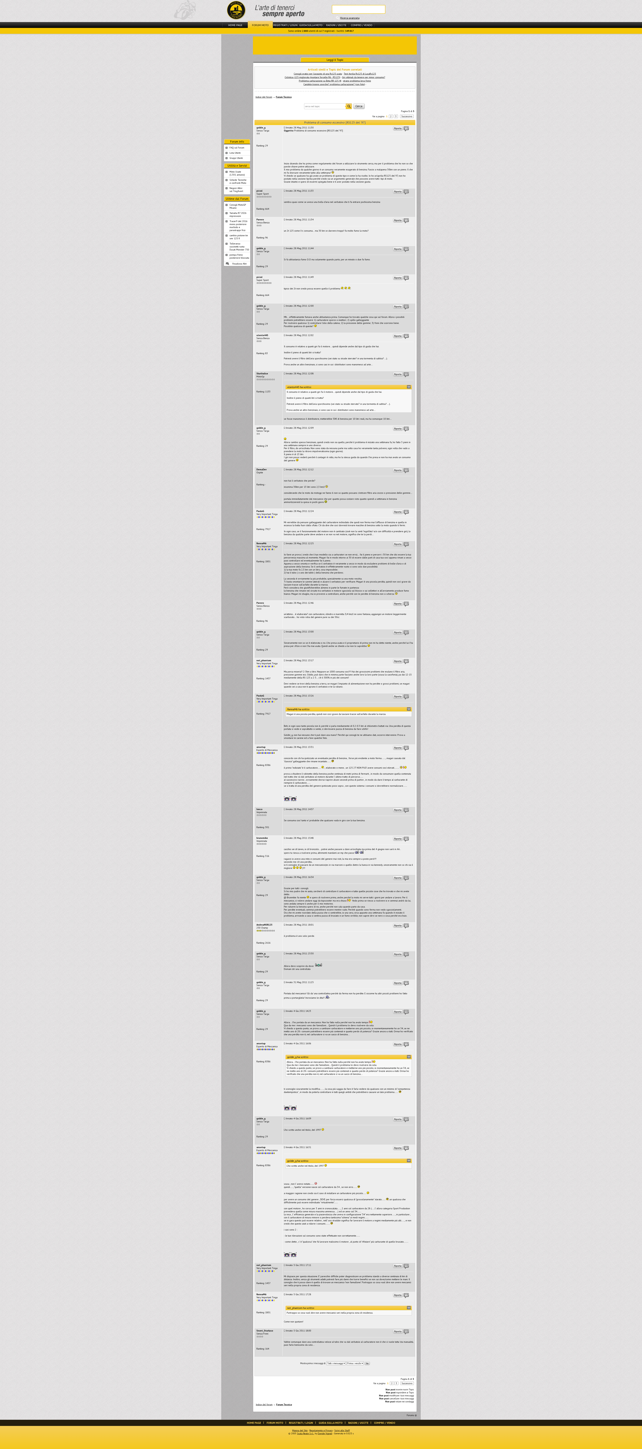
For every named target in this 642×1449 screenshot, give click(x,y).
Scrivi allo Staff (342, 1430)
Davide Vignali (325, 1433)
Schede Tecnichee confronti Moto (238, 181)
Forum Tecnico (284, 96)
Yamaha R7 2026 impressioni (238, 214)
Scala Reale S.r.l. (305, 1433)
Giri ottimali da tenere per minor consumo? (363, 77)
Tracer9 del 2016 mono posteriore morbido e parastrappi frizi (238, 226)
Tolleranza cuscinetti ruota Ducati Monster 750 (239, 246)
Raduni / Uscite (336, 25)
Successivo (406, 116)
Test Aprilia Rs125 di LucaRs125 (360, 73)
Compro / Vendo (361, 25)
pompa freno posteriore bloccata (239, 256)
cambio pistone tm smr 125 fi (239, 237)
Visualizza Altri (239, 263)
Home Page (235, 25)
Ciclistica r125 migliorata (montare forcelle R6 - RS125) (312, 77)
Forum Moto (260, 25)
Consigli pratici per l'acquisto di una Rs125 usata (318, 73)
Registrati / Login (285, 25)
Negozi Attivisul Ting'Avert (236, 190)
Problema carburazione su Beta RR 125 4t (320, 80)
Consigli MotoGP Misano (238, 206)
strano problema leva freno (357, 80)
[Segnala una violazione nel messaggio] (406, 128)
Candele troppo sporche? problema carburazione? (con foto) (334, 84)
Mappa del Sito (300, 1430)
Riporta (397, 128)
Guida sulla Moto (311, 25)
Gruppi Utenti (236, 157)
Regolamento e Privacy (321, 1430)
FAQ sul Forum (237, 147)
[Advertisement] (335, 45)
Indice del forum (263, 96)
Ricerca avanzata (349, 18)
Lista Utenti (235, 152)
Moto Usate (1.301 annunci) (237, 173)
